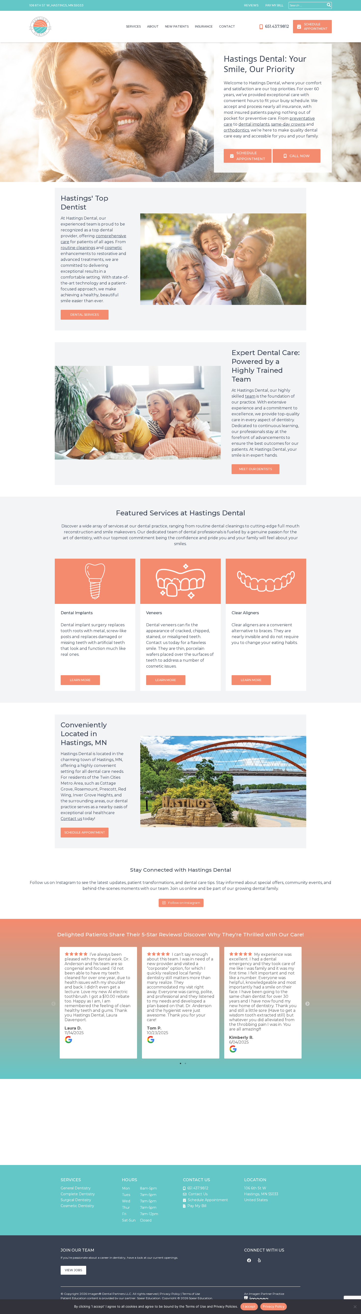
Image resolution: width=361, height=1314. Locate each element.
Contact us (71, 818)
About (153, 26)
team (250, 396)
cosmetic (113, 247)
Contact (227, 26)
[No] (354, 1306)
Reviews (251, 5)
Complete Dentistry (78, 1194)
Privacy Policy (170, 1294)
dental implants (253, 124)
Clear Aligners (245, 613)
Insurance (204, 26)
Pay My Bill (274, 5)
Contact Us (198, 1194)
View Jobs (73, 1270)
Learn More (80, 680)
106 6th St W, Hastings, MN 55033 (56, 5)
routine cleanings (78, 247)
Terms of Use (191, 1294)
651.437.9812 (276, 26)
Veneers (154, 613)
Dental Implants (77, 613)
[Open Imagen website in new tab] (256, 1299)
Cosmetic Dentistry (77, 1206)
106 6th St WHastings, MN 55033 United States (261, 1194)
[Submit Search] (329, 5)
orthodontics (236, 130)
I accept (249, 1306)
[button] (85, 315)
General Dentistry (76, 1188)
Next (307, 1003)
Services (133, 26)
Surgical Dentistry (76, 1200)
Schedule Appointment (207, 1200)
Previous (53, 1003)
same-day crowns (288, 124)
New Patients (177, 26)
